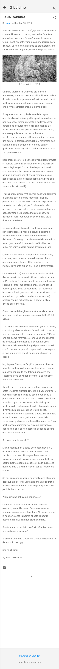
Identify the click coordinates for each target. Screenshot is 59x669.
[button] (54, 18)
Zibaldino (18, 7)
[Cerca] (54, 8)
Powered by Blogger (29, 655)
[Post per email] (4, 568)
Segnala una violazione (29, 662)
